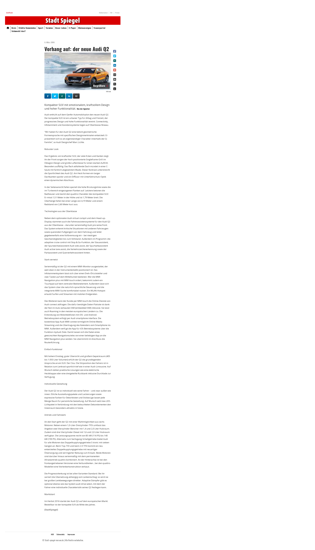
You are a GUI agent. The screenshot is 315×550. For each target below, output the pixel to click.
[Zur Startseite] (7, 27)
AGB (52, 534)
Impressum (71, 534)
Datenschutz (61, 534)
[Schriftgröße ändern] (114, 84)
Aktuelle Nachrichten (62, 20)
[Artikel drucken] (114, 79)
